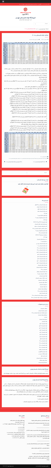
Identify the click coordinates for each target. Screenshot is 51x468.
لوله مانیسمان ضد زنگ (43, 232)
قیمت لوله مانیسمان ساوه (42, 211)
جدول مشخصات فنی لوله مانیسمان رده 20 (39, 312)
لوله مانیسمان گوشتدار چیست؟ (41, 230)
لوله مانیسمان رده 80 (43, 347)
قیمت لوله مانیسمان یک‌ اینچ (42, 252)
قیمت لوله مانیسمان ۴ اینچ (42, 258)
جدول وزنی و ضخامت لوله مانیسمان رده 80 (39, 297)
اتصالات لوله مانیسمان (43, 282)
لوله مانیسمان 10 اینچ (43, 325)
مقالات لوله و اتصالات (43, 360)
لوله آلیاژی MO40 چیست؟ (42, 215)
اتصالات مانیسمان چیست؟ (42, 273)
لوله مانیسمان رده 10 (43, 340)
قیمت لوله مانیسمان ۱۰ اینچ (42, 260)
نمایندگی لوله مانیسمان (42, 362)
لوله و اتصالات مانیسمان (42, 280)
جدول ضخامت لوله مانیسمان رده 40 (25, 158)
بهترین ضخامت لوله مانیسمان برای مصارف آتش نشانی (39, 158)
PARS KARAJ (5, 466)
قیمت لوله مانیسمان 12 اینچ (42, 262)
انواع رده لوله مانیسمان (42, 310)
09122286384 (45, 4)
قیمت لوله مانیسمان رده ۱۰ (42, 245)
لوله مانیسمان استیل (43, 293)
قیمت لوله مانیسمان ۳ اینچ (42, 256)
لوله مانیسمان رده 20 (43, 343)
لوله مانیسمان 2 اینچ (43, 330)
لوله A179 (45, 237)
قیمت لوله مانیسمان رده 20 (42, 247)
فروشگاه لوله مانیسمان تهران (25, 18)
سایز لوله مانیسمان (43, 286)
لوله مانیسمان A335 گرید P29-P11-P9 (40, 222)
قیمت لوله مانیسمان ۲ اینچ (42, 254)
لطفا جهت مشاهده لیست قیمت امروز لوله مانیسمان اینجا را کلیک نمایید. (33, 183)
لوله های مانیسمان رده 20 (42, 291)
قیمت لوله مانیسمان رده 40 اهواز (41, 204)
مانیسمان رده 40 (44, 269)
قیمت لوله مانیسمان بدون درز (41, 243)
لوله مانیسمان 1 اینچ (43, 323)
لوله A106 (45, 219)
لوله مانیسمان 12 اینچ (43, 327)
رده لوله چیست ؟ (44, 241)
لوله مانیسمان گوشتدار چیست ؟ (41, 217)
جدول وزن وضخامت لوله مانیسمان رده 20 (39, 295)
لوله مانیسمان (44, 321)
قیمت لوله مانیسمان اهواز (42, 209)
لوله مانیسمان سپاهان (43, 349)
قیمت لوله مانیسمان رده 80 (42, 250)
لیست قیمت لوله (44, 355)
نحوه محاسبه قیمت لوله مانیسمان (41, 224)
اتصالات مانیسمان (44, 308)
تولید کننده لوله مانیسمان (42, 265)
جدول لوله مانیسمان (43, 284)
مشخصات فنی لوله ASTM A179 (41, 234)
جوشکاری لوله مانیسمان (42, 288)
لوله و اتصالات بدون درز (43, 353)
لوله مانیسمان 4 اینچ (43, 334)
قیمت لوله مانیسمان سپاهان (42, 271)
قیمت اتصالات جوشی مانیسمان (41, 278)
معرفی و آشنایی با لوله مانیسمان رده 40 (40, 228)
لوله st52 (45, 213)
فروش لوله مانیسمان (43, 319)
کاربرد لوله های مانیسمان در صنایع (41, 226)
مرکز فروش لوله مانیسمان (33, 39)
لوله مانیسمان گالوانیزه (43, 351)
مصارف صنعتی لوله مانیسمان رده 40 (14, 158)
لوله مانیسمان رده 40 (43, 156)
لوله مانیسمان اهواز (43, 338)
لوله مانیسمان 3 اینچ (43, 332)
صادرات (45, 317)
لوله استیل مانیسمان (43, 275)
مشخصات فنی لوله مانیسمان (41, 267)
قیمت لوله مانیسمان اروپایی (42, 206)
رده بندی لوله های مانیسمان (42, 239)
